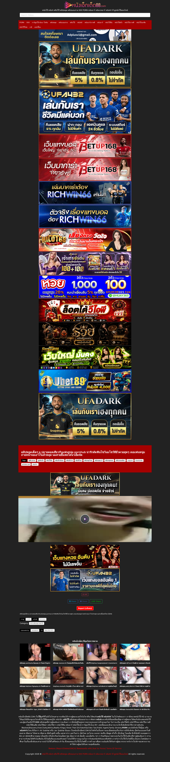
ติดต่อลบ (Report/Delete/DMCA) (62, 748)
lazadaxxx (35, 630)
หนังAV (79, 22)
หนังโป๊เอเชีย (141, 22)
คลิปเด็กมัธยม (59, 460)
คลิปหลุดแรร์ (98, 460)
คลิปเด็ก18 (69, 460)
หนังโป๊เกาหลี (129, 22)
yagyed (130, 460)
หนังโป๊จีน (108, 22)
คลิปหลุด (53, 22)
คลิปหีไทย (79, 460)
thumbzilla (138, 460)
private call (26, 464)
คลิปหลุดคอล (109, 460)
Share (73, 601)
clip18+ (34, 464)
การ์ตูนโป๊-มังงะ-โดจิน (40, 22)
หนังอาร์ (100, 22)
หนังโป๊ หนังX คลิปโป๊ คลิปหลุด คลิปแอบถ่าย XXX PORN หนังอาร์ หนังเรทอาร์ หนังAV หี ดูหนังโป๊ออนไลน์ (85, 754)
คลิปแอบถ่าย (63, 22)
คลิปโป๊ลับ (49, 460)
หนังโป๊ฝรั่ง (118, 22)
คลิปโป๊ (72, 22)
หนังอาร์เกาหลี (90, 22)
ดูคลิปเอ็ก (41, 460)
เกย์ (31, 27)
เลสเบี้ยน (37, 27)
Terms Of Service (113, 748)
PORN (22, 22)
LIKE (85, 594)
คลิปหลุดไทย (88, 460)
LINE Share (96, 601)
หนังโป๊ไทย (23, 27)
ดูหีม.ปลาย (32, 460)
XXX (28, 22)
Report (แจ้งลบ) (85, 608)
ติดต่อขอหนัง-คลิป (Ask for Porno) (91, 748)
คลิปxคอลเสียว (120, 460)
